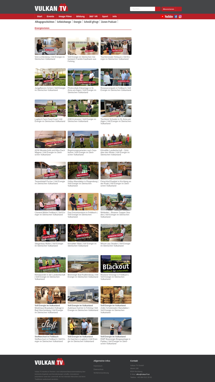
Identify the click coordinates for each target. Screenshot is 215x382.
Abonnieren (168, 9)
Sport (105, 16)
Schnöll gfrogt (91, 21)
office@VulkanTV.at (142, 374)
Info (115, 16)
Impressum (98, 366)
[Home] (51, 7)
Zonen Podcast (108, 21)
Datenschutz (98, 369)
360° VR (93, 16)
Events (50, 16)
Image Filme (65, 16)
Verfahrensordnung (101, 373)
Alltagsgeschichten (44, 21)
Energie (77, 21)
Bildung (80, 16)
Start (39, 16)
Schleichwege (64, 21)
